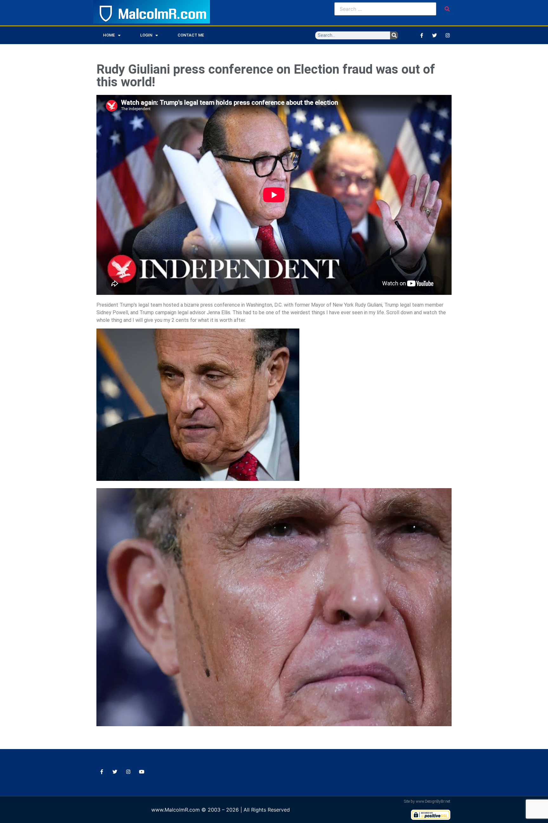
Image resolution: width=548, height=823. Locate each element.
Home (109, 35)
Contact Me (191, 35)
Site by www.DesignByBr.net (427, 801)
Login (146, 35)
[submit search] (447, 9)
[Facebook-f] (421, 35)
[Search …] (385, 9)
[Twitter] (434, 35)
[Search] (394, 35)
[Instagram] (447, 35)
